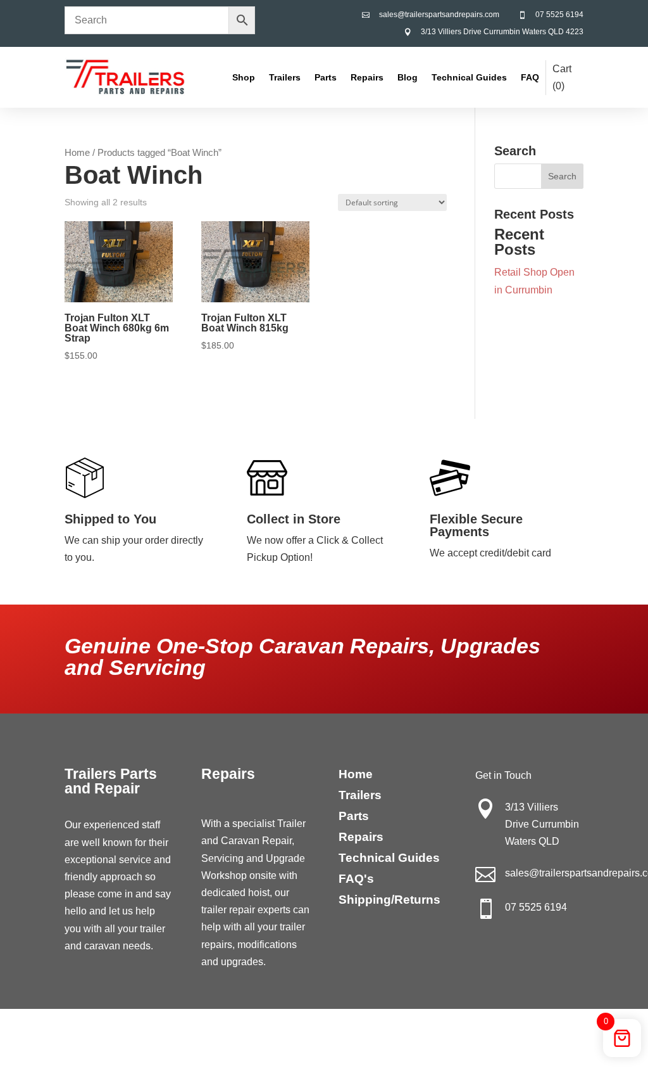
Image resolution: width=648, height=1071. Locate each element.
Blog (407, 77)
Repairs (367, 77)
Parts (326, 77)
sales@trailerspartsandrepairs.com (439, 14)
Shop (243, 77)
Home (77, 153)
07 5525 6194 (559, 14)
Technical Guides (469, 77)
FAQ (530, 77)
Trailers (285, 77)
